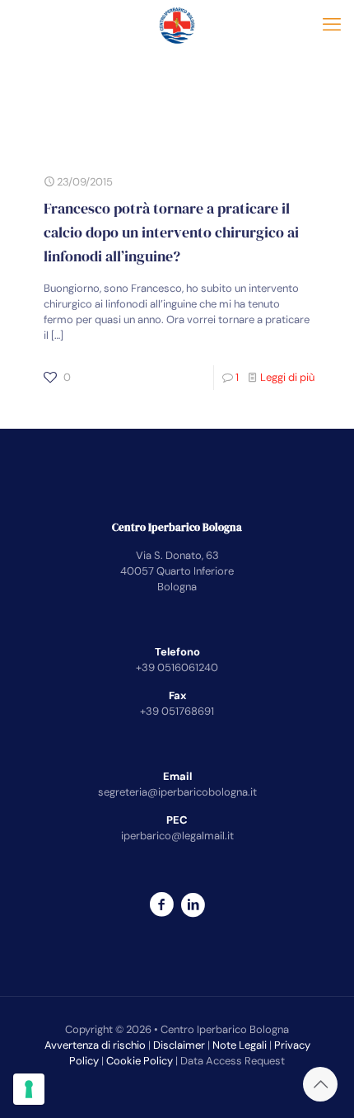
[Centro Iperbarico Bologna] (177, 24)
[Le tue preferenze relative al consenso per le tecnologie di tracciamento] (28, 1089)
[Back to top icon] (320, 1084)
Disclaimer (179, 1045)
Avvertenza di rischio (95, 1045)
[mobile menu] (332, 25)
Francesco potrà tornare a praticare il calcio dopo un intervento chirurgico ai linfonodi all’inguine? (171, 232)
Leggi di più (287, 377)
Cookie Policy (139, 1061)
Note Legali (239, 1045)
